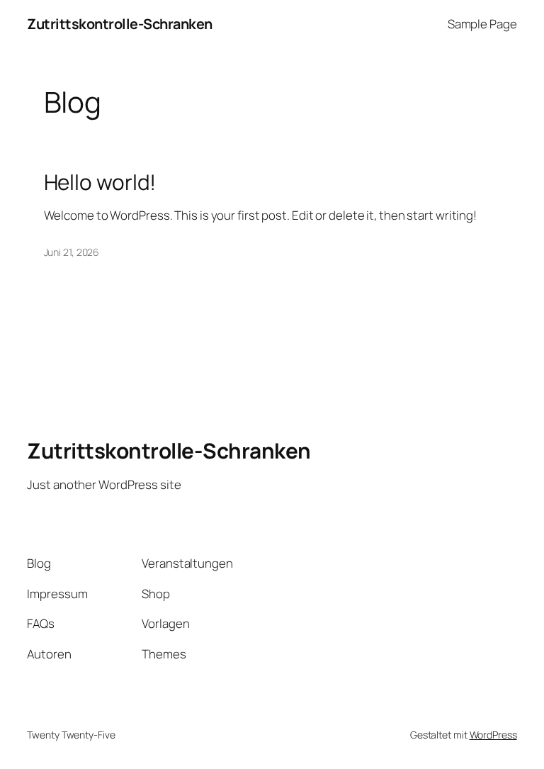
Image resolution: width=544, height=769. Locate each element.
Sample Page (482, 24)
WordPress (493, 734)
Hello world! (100, 181)
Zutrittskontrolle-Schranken (119, 23)
